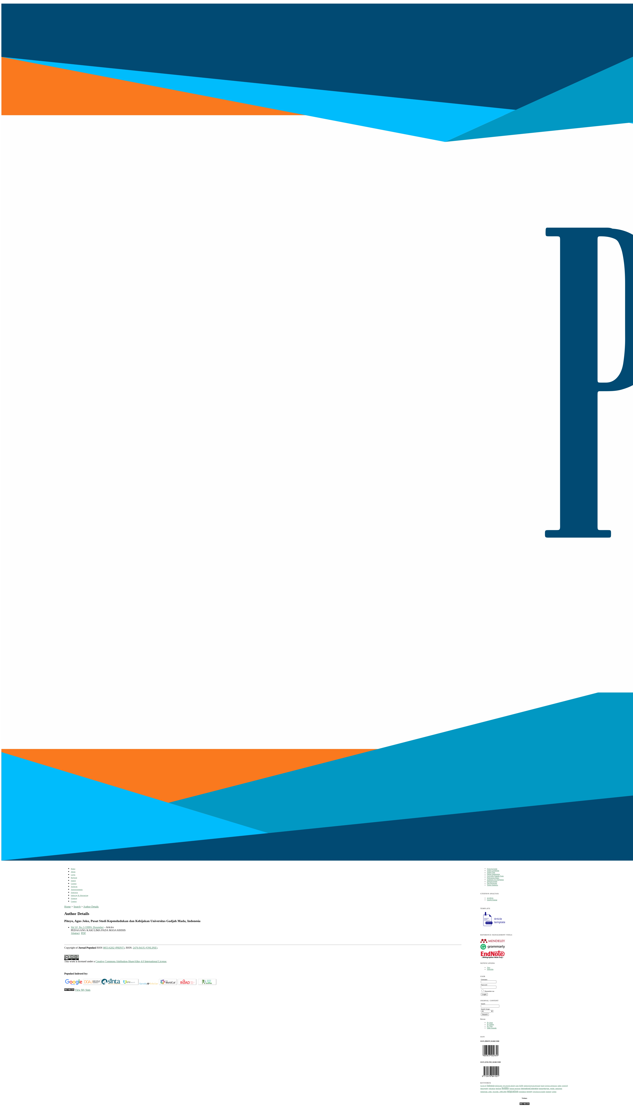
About (73, 872)
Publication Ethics (493, 878)
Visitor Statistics (492, 885)
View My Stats (82, 990)
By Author (490, 1024)
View (488, 967)
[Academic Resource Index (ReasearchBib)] (207, 984)
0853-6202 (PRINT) (113, 947)
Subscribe (490, 969)
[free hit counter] (524, 1104)
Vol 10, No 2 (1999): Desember (87, 927)
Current (73, 883)
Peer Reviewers (492, 883)
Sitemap (74, 898)
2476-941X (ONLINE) (145, 947)
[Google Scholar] (73, 984)
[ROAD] (187, 984)
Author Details (91, 906)
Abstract (75, 933)
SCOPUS (490, 898)
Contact (74, 901)
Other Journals (492, 1028)
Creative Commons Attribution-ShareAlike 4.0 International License (130, 961)
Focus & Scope (492, 869)
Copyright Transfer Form (495, 876)
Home (73, 869)
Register (74, 878)
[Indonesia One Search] (129, 984)
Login (73, 875)
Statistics (74, 892)
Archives (74, 886)
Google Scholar (492, 900)
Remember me (489, 991)
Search (73, 881)
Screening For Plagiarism (495, 880)
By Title (490, 1026)
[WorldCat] (168, 984)
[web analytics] (69, 990)
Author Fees (491, 872)
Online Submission (493, 874)
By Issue (490, 1022)
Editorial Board (492, 881)
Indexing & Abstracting (79, 895)
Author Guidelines (493, 870)
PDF (83, 933)
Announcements (77, 889)
